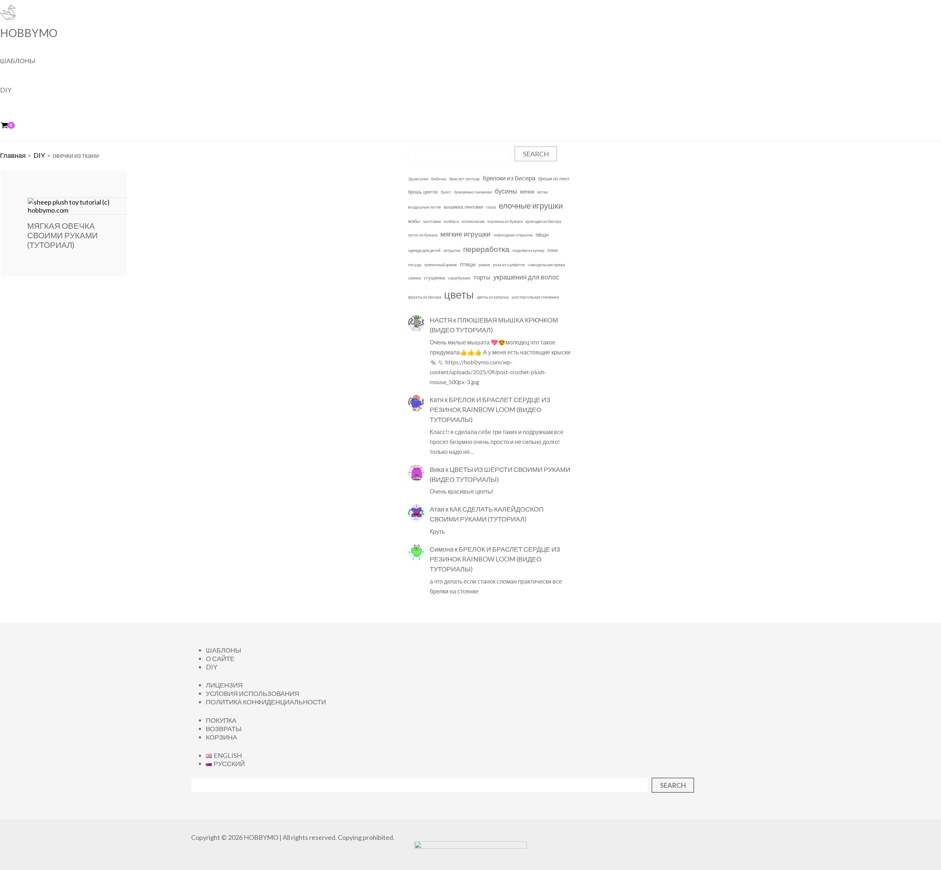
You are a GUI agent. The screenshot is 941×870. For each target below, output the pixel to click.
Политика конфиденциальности (266, 702)
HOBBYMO (28, 32)
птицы (468, 264)
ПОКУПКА (221, 720)
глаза (491, 207)
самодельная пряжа (546, 264)
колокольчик (473, 221)
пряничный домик (440, 264)
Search (536, 154)
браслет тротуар (464, 178)
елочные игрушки (531, 205)
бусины (506, 191)
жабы (414, 221)
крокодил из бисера (543, 221)
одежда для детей (424, 250)
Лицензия (224, 685)
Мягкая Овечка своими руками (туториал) (62, 235)
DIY (5, 90)
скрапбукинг (459, 277)
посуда (414, 264)
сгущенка (434, 278)
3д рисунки (418, 178)
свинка (414, 277)
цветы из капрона (493, 297)
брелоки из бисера (509, 178)
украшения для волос (526, 277)
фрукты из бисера (424, 297)
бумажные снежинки (473, 191)
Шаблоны (17, 61)
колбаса (451, 221)
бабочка (438, 178)
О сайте (220, 658)
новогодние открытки (513, 234)
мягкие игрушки (465, 234)
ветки (542, 191)
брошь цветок (423, 192)
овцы (542, 234)
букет (446, 191)
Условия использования (252, 693)
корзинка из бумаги (505, 221)
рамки (484, 264)
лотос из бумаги (422, 234)
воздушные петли (424, 207)
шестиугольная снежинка (535, 297)
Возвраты (223, 729)
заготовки (432, 221)
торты (481, 277)
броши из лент (553, 178)
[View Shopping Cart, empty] (9, 126)
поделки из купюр (528, 250)
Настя (441, 320)
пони (552, 250)
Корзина (221, 737)
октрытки (451, 250)
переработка (486, 249)
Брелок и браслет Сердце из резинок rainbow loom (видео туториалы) (490, 409)
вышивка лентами (463, 207)
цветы (459, 294)
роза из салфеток (509, 264)
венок (527, 191)
